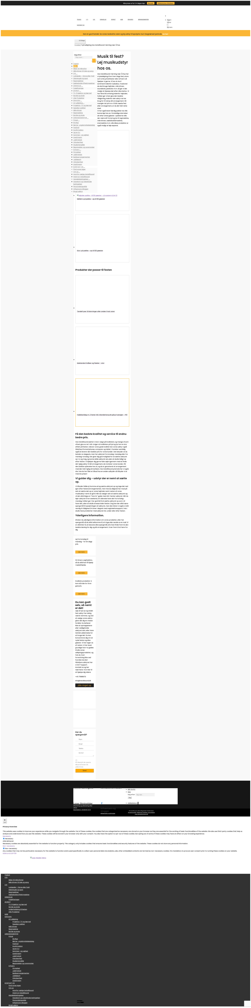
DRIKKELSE (103, 19)
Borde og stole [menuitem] (14, 907)
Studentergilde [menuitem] (18, 961)
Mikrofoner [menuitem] (13, 926)
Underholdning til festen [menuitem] (18, 909)
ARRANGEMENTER (143, 19)
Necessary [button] (7, 836)
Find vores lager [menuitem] (15, 985)
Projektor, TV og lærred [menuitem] (22, 922)
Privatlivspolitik (132, 812)
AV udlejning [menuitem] (13, 919)
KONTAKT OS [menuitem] (10, 983)
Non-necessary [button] (9, 846)
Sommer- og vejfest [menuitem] (20, 951)
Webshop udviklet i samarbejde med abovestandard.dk (145, 813)
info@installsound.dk (83, 681)
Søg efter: (78, 55)
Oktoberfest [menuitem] (17, 958)
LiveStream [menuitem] (17, 953)
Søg (93, 61)
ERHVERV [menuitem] (8, 917)
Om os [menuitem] (11, 988)
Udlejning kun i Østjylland (165, 3)
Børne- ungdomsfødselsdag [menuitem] (23, 941)
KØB (121, 19)
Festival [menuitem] (15, 944)
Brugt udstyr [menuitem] (13, 1005)
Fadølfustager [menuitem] (14, 899)
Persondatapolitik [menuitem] (19, 1000)
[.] (102, 803)
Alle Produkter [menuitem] (14, 912)
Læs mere (81, 552)
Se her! (165, 34)
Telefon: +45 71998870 (108, 796)
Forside (77, 45)
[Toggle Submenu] (77, 66)
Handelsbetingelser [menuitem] (16, 995)
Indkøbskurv (133, 803)
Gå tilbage (82, 40)
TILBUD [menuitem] (7, 875)
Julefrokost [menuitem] (17, 956)
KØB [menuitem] (6, 914)
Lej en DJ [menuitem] (16, 949)
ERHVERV (130, 19)
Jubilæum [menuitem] (16, 976)
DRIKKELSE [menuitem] (9, 897)
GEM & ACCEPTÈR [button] (9, 853)
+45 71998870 (80, 677)
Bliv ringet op (84, 685)
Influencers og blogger (108, 813)
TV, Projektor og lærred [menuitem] (18, 904)
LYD (87, 19)
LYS (94, 19)
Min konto (131, 789)
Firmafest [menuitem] (16, 968)
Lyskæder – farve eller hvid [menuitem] (19, 887)
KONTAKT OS (80, 25)
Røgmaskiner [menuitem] (14, 892)
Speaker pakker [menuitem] (19, 924)
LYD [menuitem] (6, 877)
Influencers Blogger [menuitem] (20, 1003)
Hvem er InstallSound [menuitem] (21, 993)
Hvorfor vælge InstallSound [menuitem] (23, 990)
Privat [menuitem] (11, 936)
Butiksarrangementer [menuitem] (21, 973)
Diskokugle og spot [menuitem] (16, 890)
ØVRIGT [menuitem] (8, 902)
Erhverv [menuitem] (12, 966)
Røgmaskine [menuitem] (13, 929)
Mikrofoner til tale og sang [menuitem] (19, 882)
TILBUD (79, 19)
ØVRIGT (113, 19)
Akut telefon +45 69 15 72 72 (82, 810)
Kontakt (150, 3)
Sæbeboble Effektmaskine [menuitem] (19, 895)
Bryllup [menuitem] (15, 939)
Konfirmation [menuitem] (18, 946)
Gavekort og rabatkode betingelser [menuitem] (26, 998)
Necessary (9, 839)
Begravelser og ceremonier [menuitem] (23, 963)
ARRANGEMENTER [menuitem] (11, 934)
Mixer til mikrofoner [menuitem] (16, 880)
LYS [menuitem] (6, 885)
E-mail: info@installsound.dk (109, 798)
